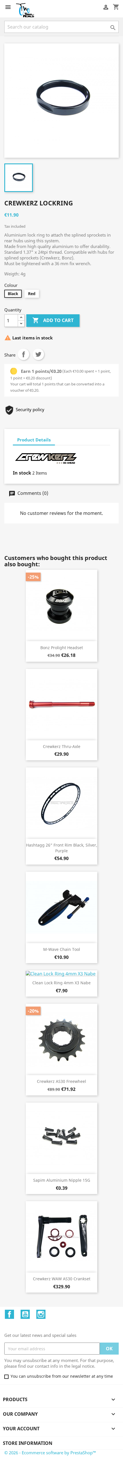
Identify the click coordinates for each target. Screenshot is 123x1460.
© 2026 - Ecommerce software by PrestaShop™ (50, 1452)
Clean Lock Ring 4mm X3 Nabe (61, 982)
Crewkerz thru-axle (61, 746)
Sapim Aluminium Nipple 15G (61, 1180)
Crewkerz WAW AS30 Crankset (61, 1278)
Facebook (9, 1314)
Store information (27, 1443)
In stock (22, 473)
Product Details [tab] (34, 440)
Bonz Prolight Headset (61, 647)
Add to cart (53, 320)
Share (23, 354)
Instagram (40, 1314)
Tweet (38, 354)
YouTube (25, 1314)
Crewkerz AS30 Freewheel (61, 1081)
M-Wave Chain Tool (61, 949)
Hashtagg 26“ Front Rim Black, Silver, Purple (61, 847)
